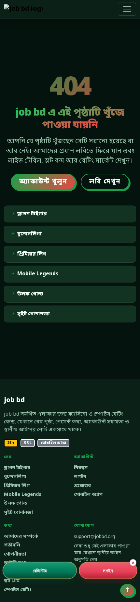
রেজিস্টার (40, 570)
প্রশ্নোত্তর (82, 486)
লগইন (80, 477)
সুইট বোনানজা (18, 512)
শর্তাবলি (12, 545)
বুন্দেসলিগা (15, 477)
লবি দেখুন (104, 182)
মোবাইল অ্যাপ (88, 495)
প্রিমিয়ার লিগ (17, 486)
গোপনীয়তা (15, 554)
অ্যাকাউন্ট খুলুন (43, 182)
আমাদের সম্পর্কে (21, 536)
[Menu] (127, 9)
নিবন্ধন (81, 468)
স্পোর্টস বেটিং (18, 590)
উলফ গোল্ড (15, 503)
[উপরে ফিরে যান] (127, 590)
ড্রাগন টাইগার (17, 468)
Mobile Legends (22, 495)
